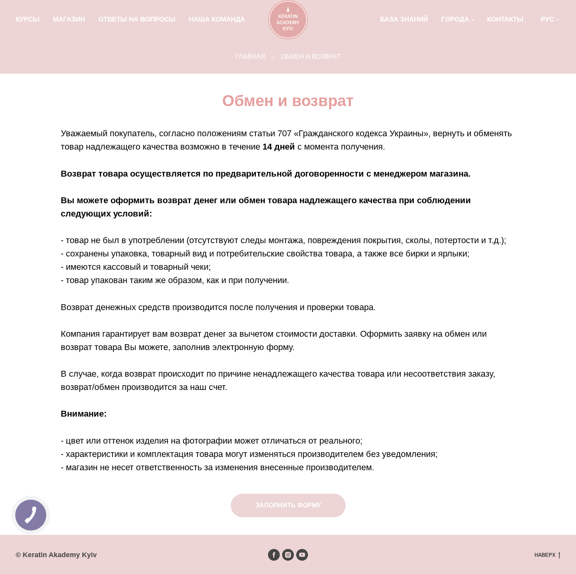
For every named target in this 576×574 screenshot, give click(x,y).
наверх (545, 555)
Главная (250, 56)
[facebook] (274, 555)
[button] (288, 505)
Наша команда (217, 19)
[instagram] (288, 555)
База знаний (404, 19)
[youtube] (302, 555)
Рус (547, 19)
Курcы (28, 19)
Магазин (69, 19)
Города (455, 19)
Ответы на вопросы (137, 19)
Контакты (505, 19)
